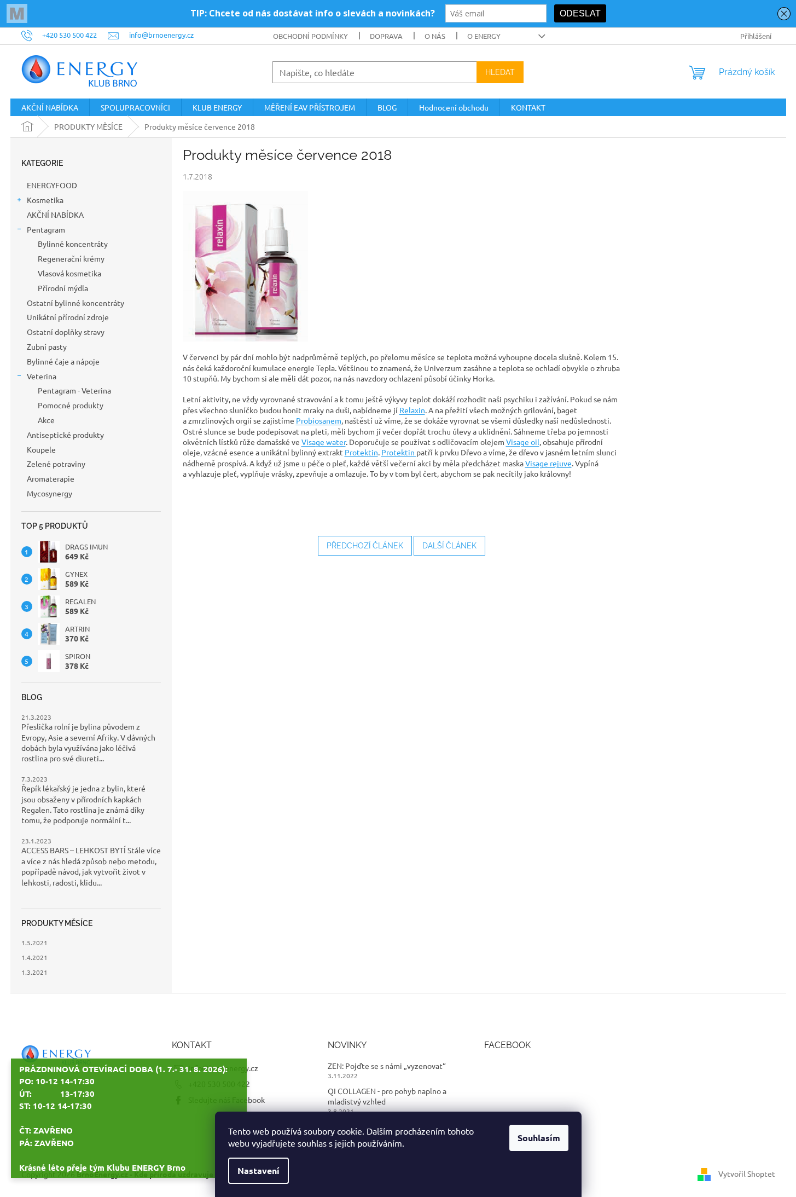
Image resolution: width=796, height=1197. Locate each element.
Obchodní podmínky (310, 36)
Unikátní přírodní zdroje (68, 317)
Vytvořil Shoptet (746, 1173)
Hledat (500, 72)
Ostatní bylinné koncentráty (75, 303)
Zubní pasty (47, 346)
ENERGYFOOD (52, 185)
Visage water (323, 442)
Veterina (41, 376)
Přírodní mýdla (63, 288)
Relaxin (412, 410)
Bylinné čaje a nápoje (63, 361)
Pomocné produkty (70, 405)
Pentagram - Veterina (74, 390)
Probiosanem (318, 420)
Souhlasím (539, 1137)
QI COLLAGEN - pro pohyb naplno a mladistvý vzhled (387, 1096)
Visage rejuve (548, 463)
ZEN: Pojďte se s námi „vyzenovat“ (387, 1066)
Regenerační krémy (71, 258)
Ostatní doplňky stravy (65, 332)
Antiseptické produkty (65, 435)
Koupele (41, 449)
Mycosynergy (49, 493)
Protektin (361, 452)
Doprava (386, 36)
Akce (46, 420)
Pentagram (46, 229)
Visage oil (522, 442)
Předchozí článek (365, 545)
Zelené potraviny (56, 464)
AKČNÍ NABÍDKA (56, 214)
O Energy (484, 36)
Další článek (449, 545)
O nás (435, 36)
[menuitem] (49, 107)
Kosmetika (45, 200)
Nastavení (258, 1170)
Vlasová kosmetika (69, 273)
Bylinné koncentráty (73, 243)
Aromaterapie (51, 478)
